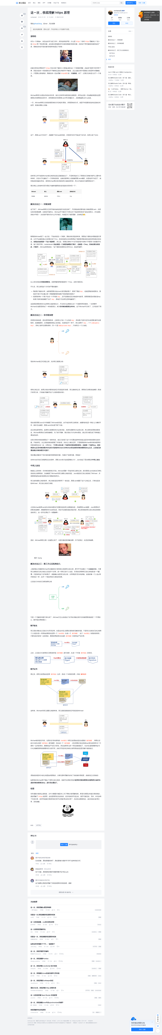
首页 (29, 3)
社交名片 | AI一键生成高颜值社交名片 (87, 1022)
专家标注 (63, 3)
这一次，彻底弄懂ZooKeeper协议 (42, 980)
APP (44, 3)
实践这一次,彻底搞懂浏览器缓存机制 (43, 915)
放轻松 (110, 36)
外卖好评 (90, 1020)
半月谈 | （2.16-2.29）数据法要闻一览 (61, 1020)
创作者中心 (130, 3)
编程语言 (94, 975)
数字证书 (112, 56)
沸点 (34, 3)
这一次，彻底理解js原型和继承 (41, 907)
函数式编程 (98, 1012)
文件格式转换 (31, 1024)
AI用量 (49, 3)
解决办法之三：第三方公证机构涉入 (118, 50)
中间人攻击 (111, 47)
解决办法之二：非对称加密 (116, 43)
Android (99, 954)
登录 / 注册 (64, 844)
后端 (100, 946)
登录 (142, 3)
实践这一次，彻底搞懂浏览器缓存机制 (43, 937)
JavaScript (98, 910)
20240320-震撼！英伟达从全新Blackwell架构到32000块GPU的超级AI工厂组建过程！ (50, 1022)
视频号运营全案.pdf (41, 1020)
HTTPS (95, 946)
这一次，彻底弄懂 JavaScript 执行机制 (44, 966)
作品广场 (56, 3)
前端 (100, 917)
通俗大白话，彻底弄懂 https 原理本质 (43, 988)
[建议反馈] (158, 1026)
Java (99, 975)
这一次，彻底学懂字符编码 (40, 951)
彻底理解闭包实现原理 (38, 1010)
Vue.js (99, 924)
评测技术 (75, 1022)
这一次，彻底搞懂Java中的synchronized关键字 (47, 1002)
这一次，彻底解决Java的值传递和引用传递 (45, 973)
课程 (39, 3)
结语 (109, 59)
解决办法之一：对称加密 (115, 40)
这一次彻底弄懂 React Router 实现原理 (44, 995)
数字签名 (112, 53)
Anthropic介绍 (31, 1020)
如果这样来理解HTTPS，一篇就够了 (43, 944)
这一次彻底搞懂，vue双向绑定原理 (42, 922)
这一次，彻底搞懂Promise (39, 958)
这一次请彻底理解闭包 (38, 929)
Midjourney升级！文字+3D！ (79, 1020)
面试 (100, 997)
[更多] (158, 1031)
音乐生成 (49, 1020)
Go (93, 1012)
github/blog (38, 23)
